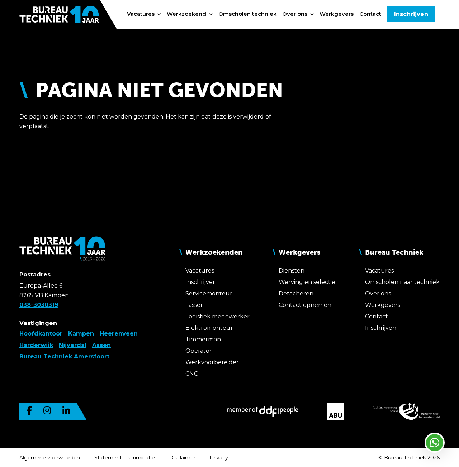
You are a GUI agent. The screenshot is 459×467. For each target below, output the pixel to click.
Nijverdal (72, 345)
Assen (101, 345)
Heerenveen (119, 333)
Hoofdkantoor (40, 333)
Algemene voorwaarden (49, 457)
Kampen (81, 333)
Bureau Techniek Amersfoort (64, 356)
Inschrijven (411, 14)
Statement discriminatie (124, 457)
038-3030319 (38, 305)
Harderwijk (36, 345)
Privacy (219, 457)
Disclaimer (182, 457)
